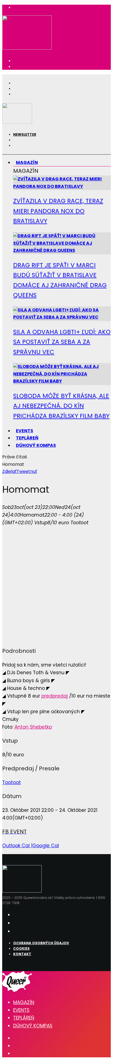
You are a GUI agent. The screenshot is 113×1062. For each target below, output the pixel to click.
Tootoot (11, 782)
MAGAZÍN (27, 162)
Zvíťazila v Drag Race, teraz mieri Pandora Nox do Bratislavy (58, 211)
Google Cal (45, 845)
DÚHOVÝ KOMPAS (36, 445)
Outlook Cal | (17, 845)
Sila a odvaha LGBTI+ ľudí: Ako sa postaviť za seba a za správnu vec (62, 342)
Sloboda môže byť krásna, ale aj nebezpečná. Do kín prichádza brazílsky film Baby (61, 406)
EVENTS (21, 1010)
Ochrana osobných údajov (41, 943)
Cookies (21, 948)
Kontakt (22, 954)
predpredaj (54, 696)
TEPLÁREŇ (23, 1017)
